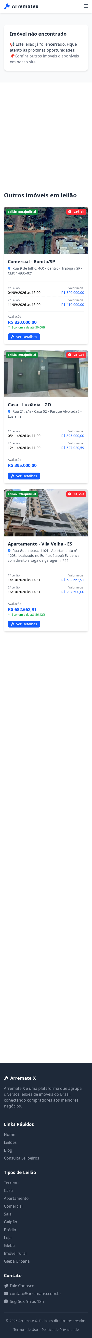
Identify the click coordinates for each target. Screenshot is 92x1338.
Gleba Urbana (17, 1261)
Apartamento (16, 1198)
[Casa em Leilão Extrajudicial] (46, 373)
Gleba (9, 1245)
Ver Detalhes (26, 336)
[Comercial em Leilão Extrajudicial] (46, 230)
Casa (8, 1190)
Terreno (11, 1182)
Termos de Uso (25, 1329)
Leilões (10, 1142)
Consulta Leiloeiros (21, 1158)
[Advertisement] (46, 143)
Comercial (13, 1206)
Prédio (10, 1229)
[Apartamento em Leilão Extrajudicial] (46, 512)
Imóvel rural (15, 1253)
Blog (8, 1150)
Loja (8, 1237)
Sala (8, 1214)
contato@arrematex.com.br (35, 1293)
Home (9, 1134)
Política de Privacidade (60, 1329)
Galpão (10, 1222)
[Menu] (86, 6)
